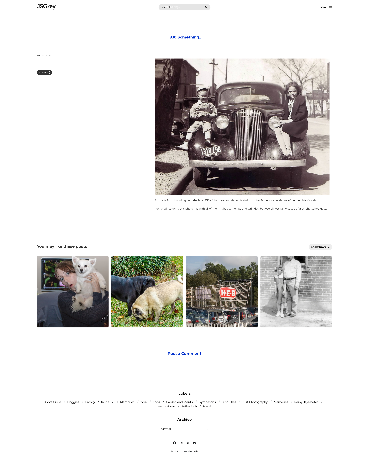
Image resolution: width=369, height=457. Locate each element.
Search (206, 7)
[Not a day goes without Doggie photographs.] (147, 291)
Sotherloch (189, 406)
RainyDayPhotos (306, 402)
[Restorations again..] (296, 291)
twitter (188, 443)
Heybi (195, 451)
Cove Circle (53, 402)
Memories (281, 402)
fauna (105, 402)
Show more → (320, 247)
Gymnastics (207, 402)
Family (90, 402)
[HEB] (222, 291)
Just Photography (255, 402)
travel (207, 406)
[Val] (73, 291)
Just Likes (229, 402)
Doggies (73, 402)
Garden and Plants (179, 402)
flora (144, 402)
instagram (181, 443)
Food (157, 402)
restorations (167, 406)
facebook (174, 443)
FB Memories (125, 402)
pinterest (194, 443)
